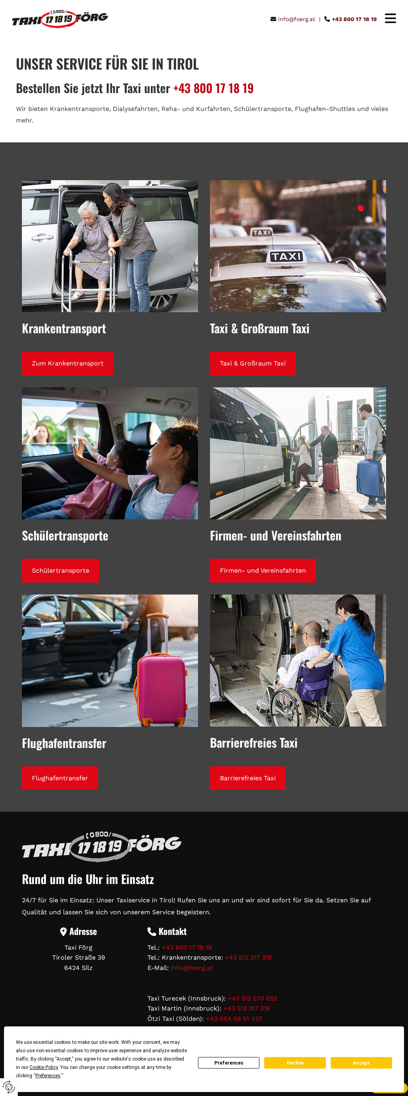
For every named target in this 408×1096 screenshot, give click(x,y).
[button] (386, 19)
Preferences (228, 1063)
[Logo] (60, 19)
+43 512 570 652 (252, 998)
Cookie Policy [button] (43, 1067)
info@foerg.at (192, 968)
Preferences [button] (48, 1076)
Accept (361, 1063)
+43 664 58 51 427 (234, 1018)
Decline (295, 1063)
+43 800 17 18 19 (213, 88)
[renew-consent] (9, 1087)
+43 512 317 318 (248, 957)
